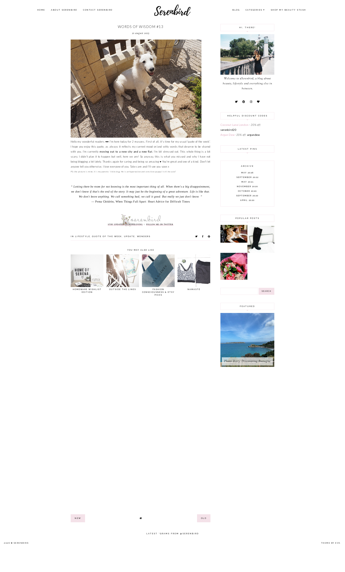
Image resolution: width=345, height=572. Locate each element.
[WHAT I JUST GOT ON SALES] (260, 251)
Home (41, 10)
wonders (144, 236)
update (129, 236)
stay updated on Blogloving (125, 224)
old (204, 518)
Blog (236, 10)
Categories (254, 10)
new (78, 518)
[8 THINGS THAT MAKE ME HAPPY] (233, 241)
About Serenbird (64, 10)
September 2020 (247, 196)
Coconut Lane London (234, 124)
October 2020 (247, 191)
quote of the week (107, 236)
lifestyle (82, 236)
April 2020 (247, 200)
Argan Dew (227, 134)
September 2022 (247, 177)
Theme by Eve (330, 543)
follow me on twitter (159, 224)
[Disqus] (140, 354)
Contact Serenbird (98, 10)
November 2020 (247, 186)
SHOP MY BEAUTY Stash (288, 10)
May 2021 (247, 182)
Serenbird (21, 543)
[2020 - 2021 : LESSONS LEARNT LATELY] (233, 278)
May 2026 (247, 173)
